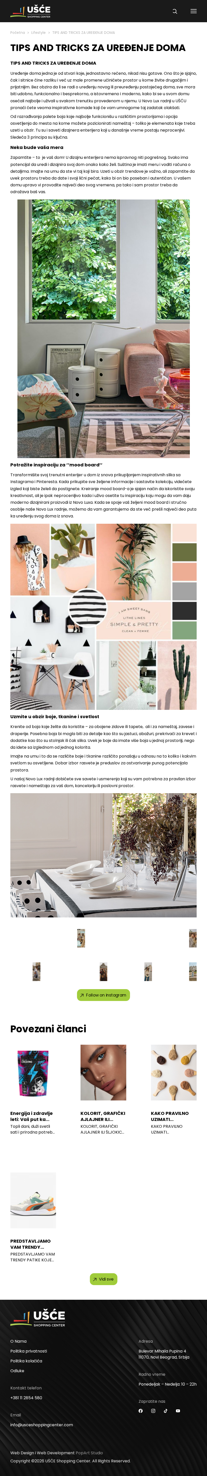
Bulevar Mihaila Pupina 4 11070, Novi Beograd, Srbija (164, 1354)
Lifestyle (38, 32)
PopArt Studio (89, 1453)
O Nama (18, 1341)
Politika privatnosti (28, 1351)
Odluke (17, 1371)
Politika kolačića (26, 1361)
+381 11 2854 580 (26, 1398)
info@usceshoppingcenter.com (41, 1425)
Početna (17, 32)
